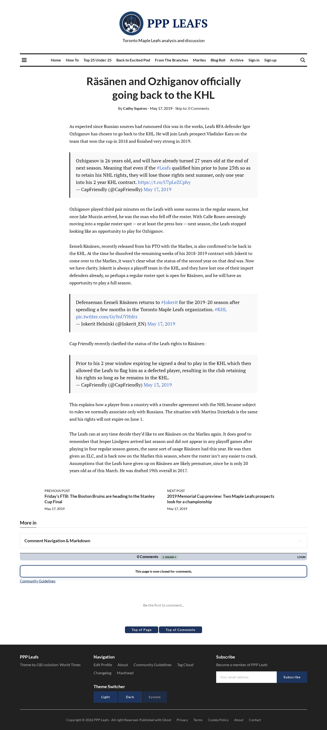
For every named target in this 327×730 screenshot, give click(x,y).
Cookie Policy (218, 720)
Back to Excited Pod (133, 60)
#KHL (221, 309)
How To (72, 60)
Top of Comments (180, 630)
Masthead (125, 672)
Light (105, 697)
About (123, 664)
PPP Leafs (177, 23)
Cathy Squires (132, 108)
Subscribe (291, 677)
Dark (130, 697)
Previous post (57, 491)
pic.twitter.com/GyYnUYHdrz (107, 316)
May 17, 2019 (157, 189)
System (155, 697)
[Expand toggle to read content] (300, 541)
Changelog (102, 672)
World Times (70, 664)
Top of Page (142, 630)
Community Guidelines (153, 664)
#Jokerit (169, 302)
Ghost (166, 720)
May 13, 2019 (158, 385)
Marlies (199, 60)
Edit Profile (103, 664)
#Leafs (164, 168)
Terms (198, 720)
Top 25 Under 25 (98, 60)
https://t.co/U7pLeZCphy (164, 182)
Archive (237, 60)
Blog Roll (218, 60)
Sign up (270, 60)
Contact (255, 720)
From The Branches (171, 60)
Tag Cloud (185, 664)
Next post (176, 491)
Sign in (253, 60)
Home (56, 60)
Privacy (182, 720)
